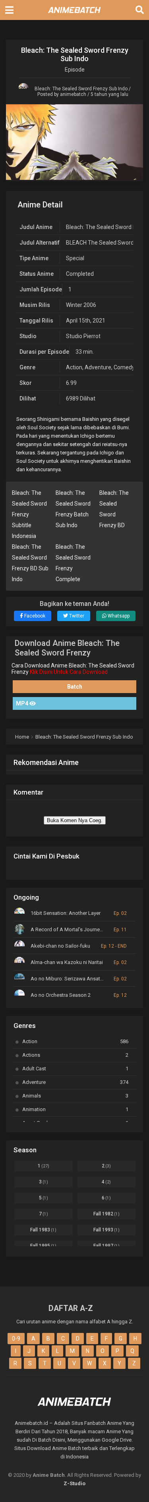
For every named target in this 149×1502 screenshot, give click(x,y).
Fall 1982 (106, 1214)
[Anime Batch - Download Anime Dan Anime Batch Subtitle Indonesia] (74, 15)
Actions (75, 1055)
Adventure (98, 367)
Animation (75, 1109)
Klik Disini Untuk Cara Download (69, 672)
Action (74, 367)
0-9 (16, 1338)
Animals (75, 1096)
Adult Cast (75, 1069)
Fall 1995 (43, 1246)
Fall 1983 (43, 1230)
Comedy (124, 367)
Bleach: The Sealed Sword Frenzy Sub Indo (81, 89)
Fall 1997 (106, 1246)
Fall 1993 (106, 1230)
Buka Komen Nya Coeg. (75, 820)
